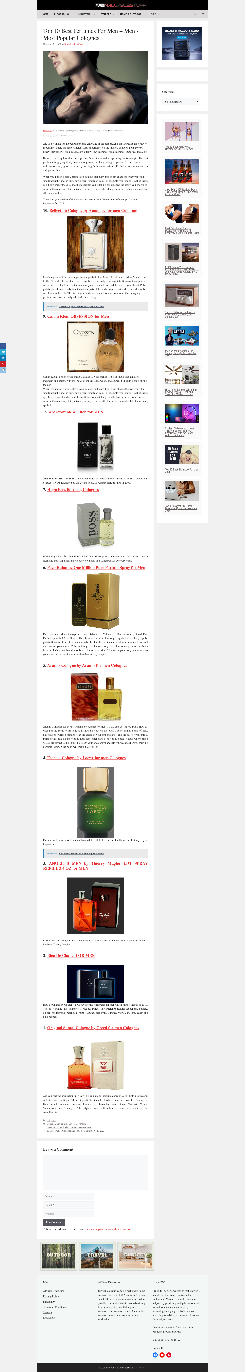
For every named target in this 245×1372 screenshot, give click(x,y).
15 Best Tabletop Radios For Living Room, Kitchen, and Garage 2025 (180, 314)
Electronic (61, 14)
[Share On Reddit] (3, 370)
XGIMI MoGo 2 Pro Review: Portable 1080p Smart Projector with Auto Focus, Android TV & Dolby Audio (182, 270)
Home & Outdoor (130, 14)
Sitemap (47, 1312)
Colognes (51, 1123)
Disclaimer (49, 1301)
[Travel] (97, 1256)
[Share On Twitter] (3, 352)
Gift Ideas (73, 1123)
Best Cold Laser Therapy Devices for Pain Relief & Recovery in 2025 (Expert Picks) (182, 231)
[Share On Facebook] (3, 346)
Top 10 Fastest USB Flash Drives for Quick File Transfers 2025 (181, 508)
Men (53, 1120)
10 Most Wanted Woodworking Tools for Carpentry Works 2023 (75, 1130)
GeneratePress (140, 1367)
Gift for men (61, 1123)
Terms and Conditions (55, 1307)
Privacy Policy (51, 1296)
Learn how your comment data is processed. (109, 1229)
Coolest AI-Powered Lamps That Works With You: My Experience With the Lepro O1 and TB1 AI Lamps (181, 432)
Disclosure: (47, 130)
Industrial (85, 14)
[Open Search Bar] (195, 14)
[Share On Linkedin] (3, 358)
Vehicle (106, 14)
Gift (153, 14)
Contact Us (49, 1317)
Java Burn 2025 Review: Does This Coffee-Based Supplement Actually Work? (181, 192)
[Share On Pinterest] (3, 364)
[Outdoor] (58, 1256)
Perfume (82, 1123)
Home (45, 14)
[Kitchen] (135, 1256)
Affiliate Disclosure (53, 1290)
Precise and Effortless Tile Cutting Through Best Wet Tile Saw (180, 353)
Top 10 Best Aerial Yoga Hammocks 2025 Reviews (179, 148)
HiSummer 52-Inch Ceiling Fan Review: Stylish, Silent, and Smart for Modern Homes (181, 392)
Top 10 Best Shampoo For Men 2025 (181, 470)
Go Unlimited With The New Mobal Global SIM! (69, 1127)
